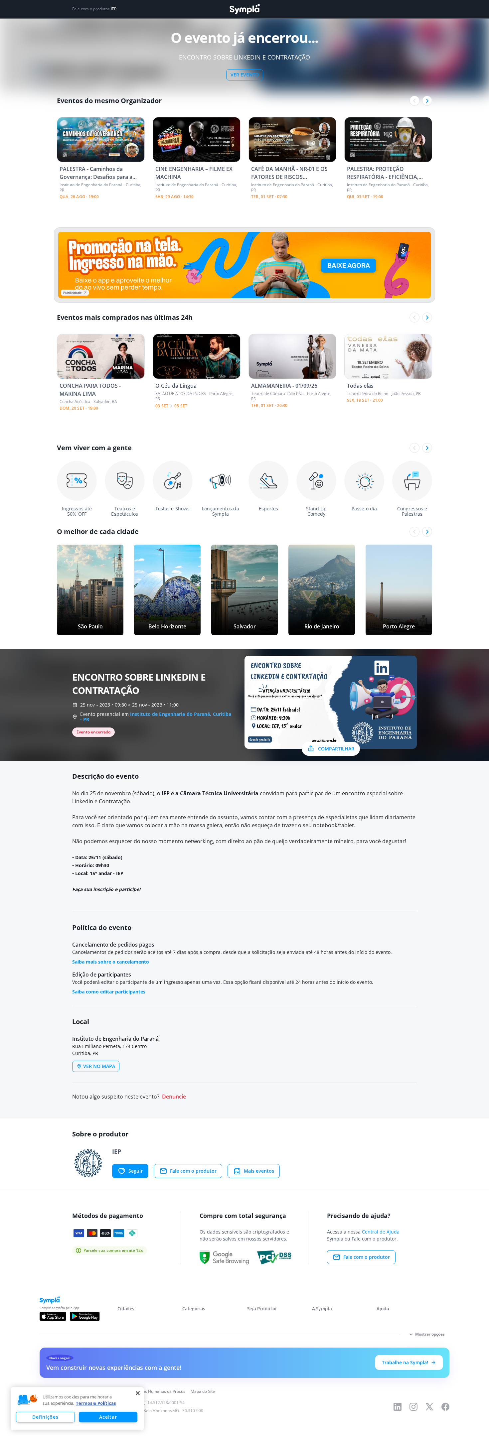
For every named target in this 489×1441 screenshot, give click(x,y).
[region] (77, 1408)
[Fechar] (137, 1393)
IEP (113, 9)
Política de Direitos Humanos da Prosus (148, 1391)
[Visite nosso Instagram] (413, 1407)
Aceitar (108, 1417)
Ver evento (245, 74)
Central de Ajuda (381, 1232)
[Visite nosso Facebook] (445, 1407)
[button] (27, 1400)
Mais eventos (259, 1171)
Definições (45, 1417)
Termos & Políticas (96, 1403)
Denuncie (174, 1097)
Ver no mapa (99, 1066)
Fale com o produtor (193, 1171)
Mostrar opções (430, 1334)
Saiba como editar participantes (108, 991)
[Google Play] (84, 1316)
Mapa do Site (203, 1391)
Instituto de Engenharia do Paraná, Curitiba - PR (155, 716)
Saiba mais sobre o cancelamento (110, 962)
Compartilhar (336, 748)
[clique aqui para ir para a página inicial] (244, 9)
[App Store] (53, 1316)
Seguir (135, 1171)
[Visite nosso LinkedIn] (398, 1407)
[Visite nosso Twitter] (429, 1407)
